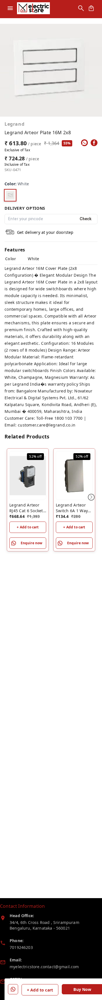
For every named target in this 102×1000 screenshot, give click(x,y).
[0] (91, 8)
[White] (10, 195)
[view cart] (91, 8)
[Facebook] (94, 142)
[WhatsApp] (84, 142)
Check (86, 219)
